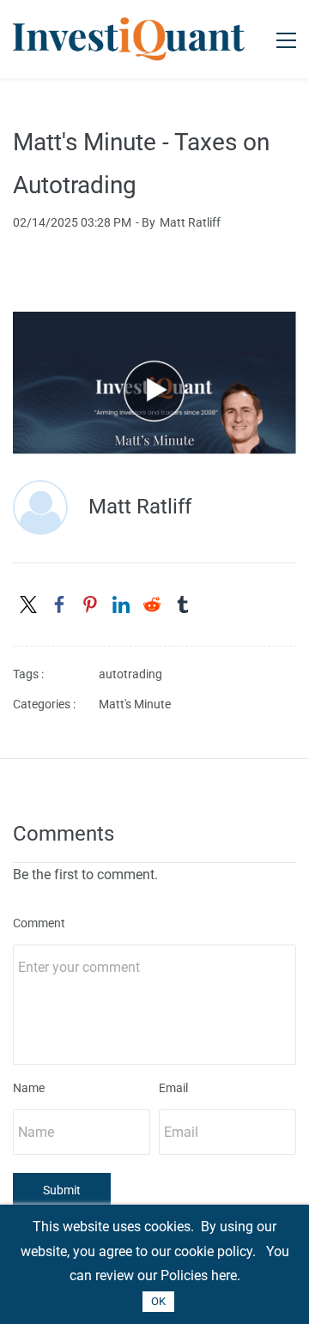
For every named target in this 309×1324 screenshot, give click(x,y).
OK (158, 1301)
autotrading (130, 674)
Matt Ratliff (190, 222)
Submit (62, 1190)
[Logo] (129, 39)
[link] (28, 604)
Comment (39, 923)
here (224, 1275)
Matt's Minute (135, 704)
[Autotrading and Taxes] (154, 323)
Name (29, 1088)
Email (173, 1088)
